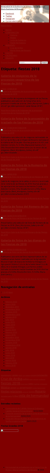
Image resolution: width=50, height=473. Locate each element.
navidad (13, 388)
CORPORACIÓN (12, 32)
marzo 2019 (11, 330)
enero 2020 (10, 304)
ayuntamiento (6, 375)
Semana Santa (6, 396)
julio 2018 (10, 350)
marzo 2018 (11, 360)
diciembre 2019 (12, 307)
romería (32, 392)
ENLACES (10, 58)
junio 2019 (10, 322)
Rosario (40, 391)
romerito (25, 392)
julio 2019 (10, 319)
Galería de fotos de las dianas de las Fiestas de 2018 (23, 242)
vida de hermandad (34, 395)
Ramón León (41, 388)
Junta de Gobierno (18, 40)
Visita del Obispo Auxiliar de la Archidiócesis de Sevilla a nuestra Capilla (26, 419)
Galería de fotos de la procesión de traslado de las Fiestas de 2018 (25, 120)
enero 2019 (10, 335)
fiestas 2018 (10, 383)
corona (33, 375)
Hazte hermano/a (18, 42)
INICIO (8, 30)
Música (5, 387)
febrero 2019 (11, 332)
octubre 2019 (11, 312)
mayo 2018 (10, 355)
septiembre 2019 (13, 314)
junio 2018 (10, 353)
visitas (2, 399)
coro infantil (26, 375)
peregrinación (26, 387)
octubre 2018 (11, 342)
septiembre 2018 (13, 345)
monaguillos (43, 384)
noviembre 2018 (13, 340)
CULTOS (9, 53)
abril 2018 (10, 358)
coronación (41, 375)
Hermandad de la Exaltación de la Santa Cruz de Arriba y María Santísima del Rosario (23, 7)
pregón (34, 388)
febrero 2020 (11, 302)
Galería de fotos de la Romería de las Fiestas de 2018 (24, 167)
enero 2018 (10, 365)
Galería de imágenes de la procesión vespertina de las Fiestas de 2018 (20, 79)
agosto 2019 (11, 317)
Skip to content (7, 2)
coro (20, 375)
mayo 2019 (10, 324)
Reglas (13, 37)
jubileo (30, 384)
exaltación (42, 379)
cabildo (15, 375)
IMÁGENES (10, 45)
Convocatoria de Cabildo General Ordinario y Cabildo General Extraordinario (25, 409)
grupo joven (24, 384)
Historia (13, 35)
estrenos (35, 379)
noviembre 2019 (13, 309)
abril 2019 (10, 327)
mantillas (36, 384)
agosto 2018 (11, 347)
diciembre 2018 (12, 337)
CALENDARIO (11, 55)
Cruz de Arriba (16, 48)
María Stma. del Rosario (20, 50)
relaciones (16, 391)
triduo (15, 396)
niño (17, 388)
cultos (26, 379)
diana (31, 379)
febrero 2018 (11, 363)
